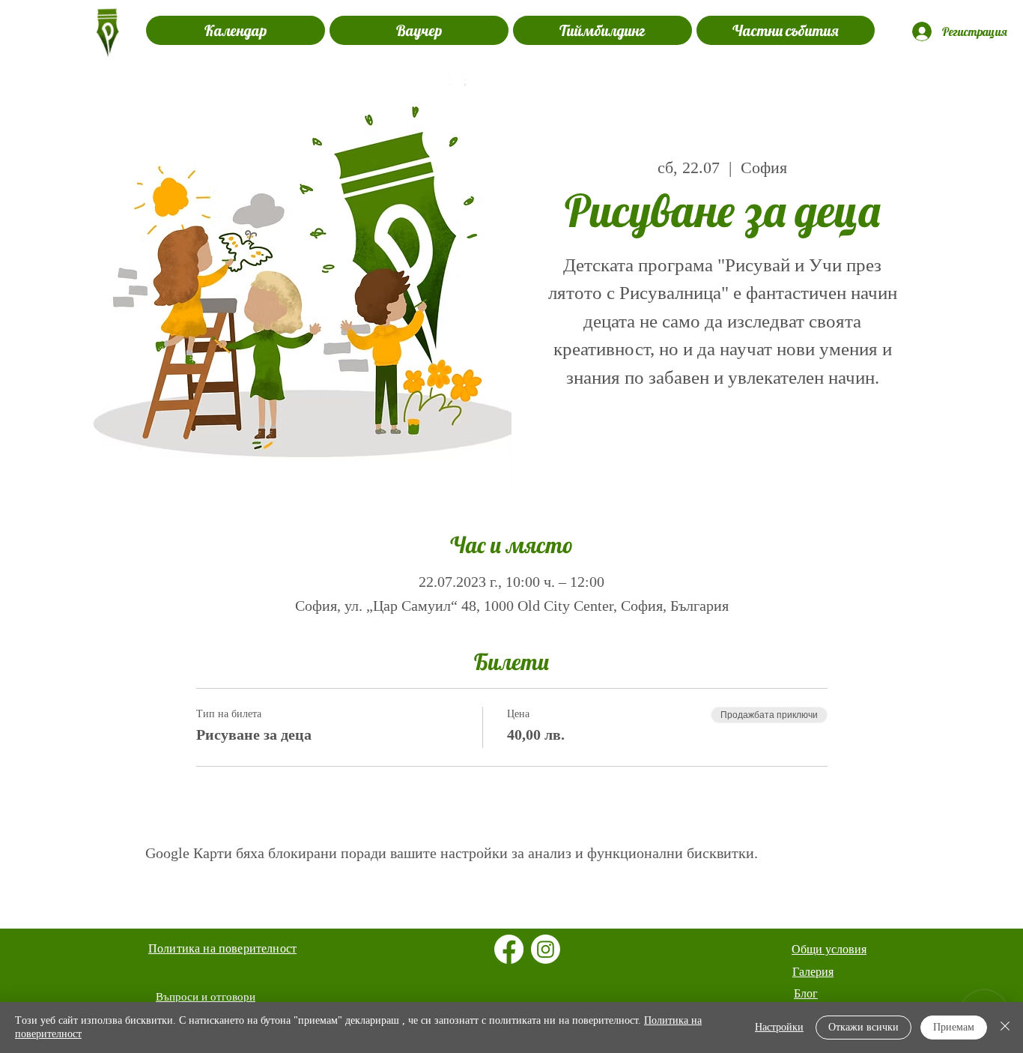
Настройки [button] (779, 1027)
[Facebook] (508, 949)
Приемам (953, 1027)
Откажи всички (863, 1027)
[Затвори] (1005, 1027)
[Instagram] (545, 949)
